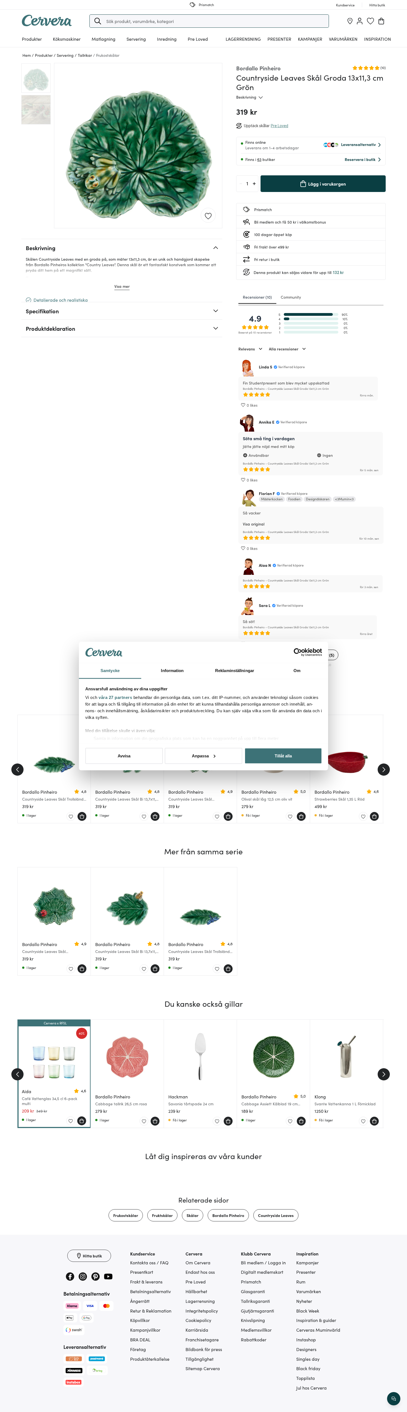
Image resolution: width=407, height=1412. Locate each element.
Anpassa (200, 755)
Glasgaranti (253, 1291)
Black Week (307, 1311)
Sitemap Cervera (203, 1368)
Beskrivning (246, 97)
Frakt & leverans (146, 1281)
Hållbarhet (196, 1291)
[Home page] (47, 24)
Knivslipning (253, 1320)
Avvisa (124, 755)
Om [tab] (296, 670)
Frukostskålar (125, 1215)
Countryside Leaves (276, 1215)
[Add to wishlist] (208, 215)
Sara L (265, 605)
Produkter (32, 39)
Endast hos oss (200, 1272)
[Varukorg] (381, 21)
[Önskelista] (370, 21)
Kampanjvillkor (145, 1330)
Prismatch (251, 1281)
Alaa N (265, 565)
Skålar (193, 1215)
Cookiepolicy (198, 1320)
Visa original (253, 524)
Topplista (305, 1378)
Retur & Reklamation (150, 1311)
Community (291, 297)
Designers (306, 1349)
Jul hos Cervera (311, 1388)
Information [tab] (172, 670)
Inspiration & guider (316, 1320)
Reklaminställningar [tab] (234, 670)
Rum (300, 1281)
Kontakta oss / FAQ (149, 1262)
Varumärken (343, 39)
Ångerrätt (140, 1301)
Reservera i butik (360, 159)
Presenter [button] (279, 39)
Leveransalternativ (358, 144)
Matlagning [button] (103, 39)
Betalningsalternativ (150, 1291)
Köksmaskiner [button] (67, 39)
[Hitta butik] (350, 21)
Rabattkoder (253, 1339)
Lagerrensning (243, 39)
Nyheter (304, 1301)
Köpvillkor (140, 1320)
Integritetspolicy (202, 1311)
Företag (138, 1349)
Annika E (266, 422)
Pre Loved (198, 39)
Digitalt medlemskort (262, 1272)
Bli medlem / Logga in (263, 1262)
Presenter (306, 1272)
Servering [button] (136, 39)
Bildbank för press (204, 1349)
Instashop (306, 1339)
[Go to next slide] (384, 769)
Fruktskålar (162, 1215)
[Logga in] (360, 21)
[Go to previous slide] (17, 769)
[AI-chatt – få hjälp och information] (393, 1398)
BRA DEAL (140, 1339)
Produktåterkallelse (149, 1359)
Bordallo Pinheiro (228, 1215)
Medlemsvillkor (256, 1330)
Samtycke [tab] (110, 670)
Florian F (267, 493)
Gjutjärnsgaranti (257, 1311)
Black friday (308, 1368)
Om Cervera (198, 1262)
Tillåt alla (283, 755)
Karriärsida (197, 1330)
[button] (98, 21)
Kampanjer (310, 39)
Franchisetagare (202, 1339)
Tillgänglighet (199, 1359)
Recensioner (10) (257, 297)
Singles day (308, 1359)
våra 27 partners (115, 697)
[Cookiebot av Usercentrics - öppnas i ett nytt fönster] (298, 652)
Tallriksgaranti (255, 1301)
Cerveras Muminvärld (318, 1330)
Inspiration (377, 39)
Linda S (265, 367)
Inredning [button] (167, 39)
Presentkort (141, 1272)
